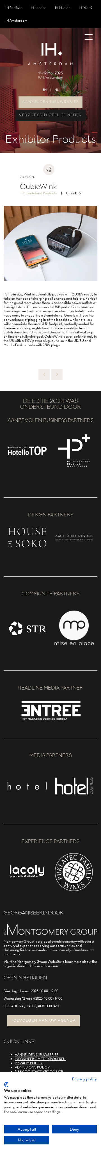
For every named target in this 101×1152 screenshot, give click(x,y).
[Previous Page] (44, 374)
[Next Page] (57, 374)
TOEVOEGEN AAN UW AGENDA (43, 1020)
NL (57, 90)
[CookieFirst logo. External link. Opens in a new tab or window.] (6, 1084)
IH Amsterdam (16, 20)
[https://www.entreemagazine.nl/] (50, 721)
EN (45, 90)
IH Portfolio (14, 8)
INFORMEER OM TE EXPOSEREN (40, 1059)
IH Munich (62, 8)
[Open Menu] (89, 37)
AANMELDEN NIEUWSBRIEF (50, 102)
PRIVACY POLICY (29, 1063)
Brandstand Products (40, 193)
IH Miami (85, 8)
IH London (39, 8)
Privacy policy (84, 1078)
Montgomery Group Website (39, 961)
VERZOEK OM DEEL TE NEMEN (50, 115)
